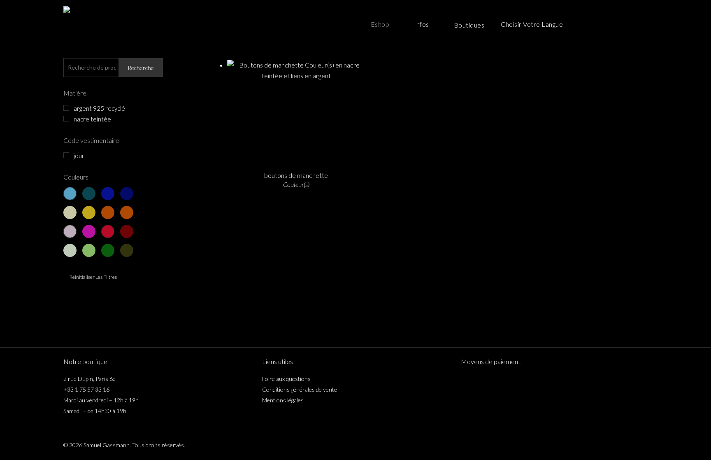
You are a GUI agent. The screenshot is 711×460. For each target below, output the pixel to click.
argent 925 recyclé (99, 108)
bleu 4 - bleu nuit (126, 193)
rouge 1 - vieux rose (70, 231)
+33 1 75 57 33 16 (86, 389)
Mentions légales (283, 400)
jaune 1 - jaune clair (70, 212)
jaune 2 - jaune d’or (88, 212)
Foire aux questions (286, 378)
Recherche (141, 67)
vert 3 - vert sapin (107, 250)
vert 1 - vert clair (70, 250)
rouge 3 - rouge (107, 231)
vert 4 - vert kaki (126, 250)
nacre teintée (92, 119)
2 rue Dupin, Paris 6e (89, 378)
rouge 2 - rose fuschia (88, 231)
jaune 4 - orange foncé (126, 212)
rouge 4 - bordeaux (126, 231)
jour (79, 155)
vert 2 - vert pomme (88, 250)
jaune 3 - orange (107, 212)
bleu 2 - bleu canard (88, 193)
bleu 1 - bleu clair (70, 193)
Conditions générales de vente (299, 389)
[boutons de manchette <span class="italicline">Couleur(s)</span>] (296, 111)
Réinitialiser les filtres (93, 277)
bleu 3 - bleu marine (107, 193)
